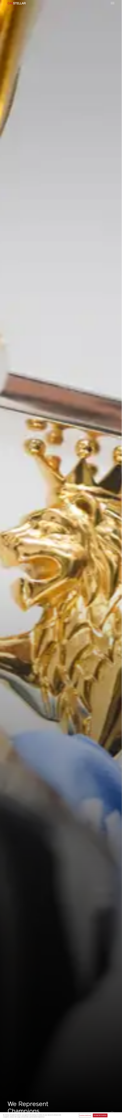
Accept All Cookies (100, 1115)
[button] (112, 3)
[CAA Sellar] (17, 3)
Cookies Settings (85, 1115)
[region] (61, 1115)
